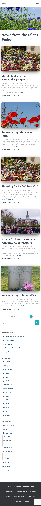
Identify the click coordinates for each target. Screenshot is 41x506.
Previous (13, 316)
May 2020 (5, 404)
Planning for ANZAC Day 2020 (19, 186)
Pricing (8, 496)
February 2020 (7, 411)
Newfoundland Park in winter (11, 348)
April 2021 (5, 381)
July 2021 (5, 373)
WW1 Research (8, 492)
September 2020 (7, 388)
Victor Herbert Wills (8, 340)
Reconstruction (7, 447)
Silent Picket (6, 466)
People (5, 455)
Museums (6, 444)
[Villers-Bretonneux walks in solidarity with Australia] (20, 221)
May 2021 (5, 377)
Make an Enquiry (19, 496)
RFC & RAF (5, 462)
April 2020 (5, 407)
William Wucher (7, 344)
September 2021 (7, 369)
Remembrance (7, 451)
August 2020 (6, 392)
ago (16, 95)
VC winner (6, 458)
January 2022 (6, 366)
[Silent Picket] (4, 3)
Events (4, 429)
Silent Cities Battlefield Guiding (24, 487)
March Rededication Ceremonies (13, 336)
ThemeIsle (27, 501)
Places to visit (7, 433)
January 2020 (6, 415)
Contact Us (31, 496)
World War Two (7, 470)
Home (9, 487)
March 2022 (6, 362)
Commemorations (8, 425)
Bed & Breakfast (22, 492)
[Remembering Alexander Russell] (20, 115)
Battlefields (6, 436)
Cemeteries (7, 440)
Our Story (33, 492)
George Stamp (7, 352)
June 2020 (5, 400)
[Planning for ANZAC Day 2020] (20, 169)
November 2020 (7, 385)
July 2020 (5, 396)
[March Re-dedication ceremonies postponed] (20, 58)
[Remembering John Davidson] (20, 278)
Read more (21, 92)
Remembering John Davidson (19, 295)
